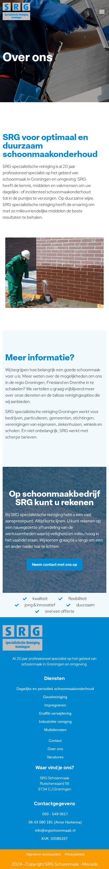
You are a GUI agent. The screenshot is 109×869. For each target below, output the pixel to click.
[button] (102, 11)
